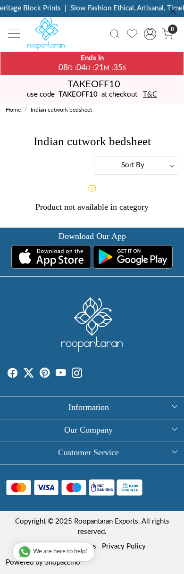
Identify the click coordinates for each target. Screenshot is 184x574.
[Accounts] (150, 34)
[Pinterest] (45, 374)
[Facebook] (13, 374)
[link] (115, 34)
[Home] (48, 36)
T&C (150, 94)
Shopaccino (62, 562)
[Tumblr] (88, 374)
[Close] (173, 11)
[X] (29, 374)
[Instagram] (77, 374)
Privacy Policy (124, 546)
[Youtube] (61, 374)
